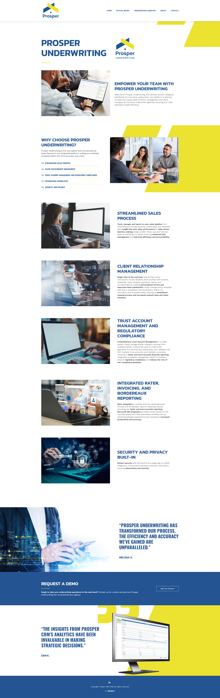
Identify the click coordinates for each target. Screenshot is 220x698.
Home (109, 10)
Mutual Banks (122, 10)
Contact (175, 10)
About (163, 10)
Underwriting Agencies (145, 10)
